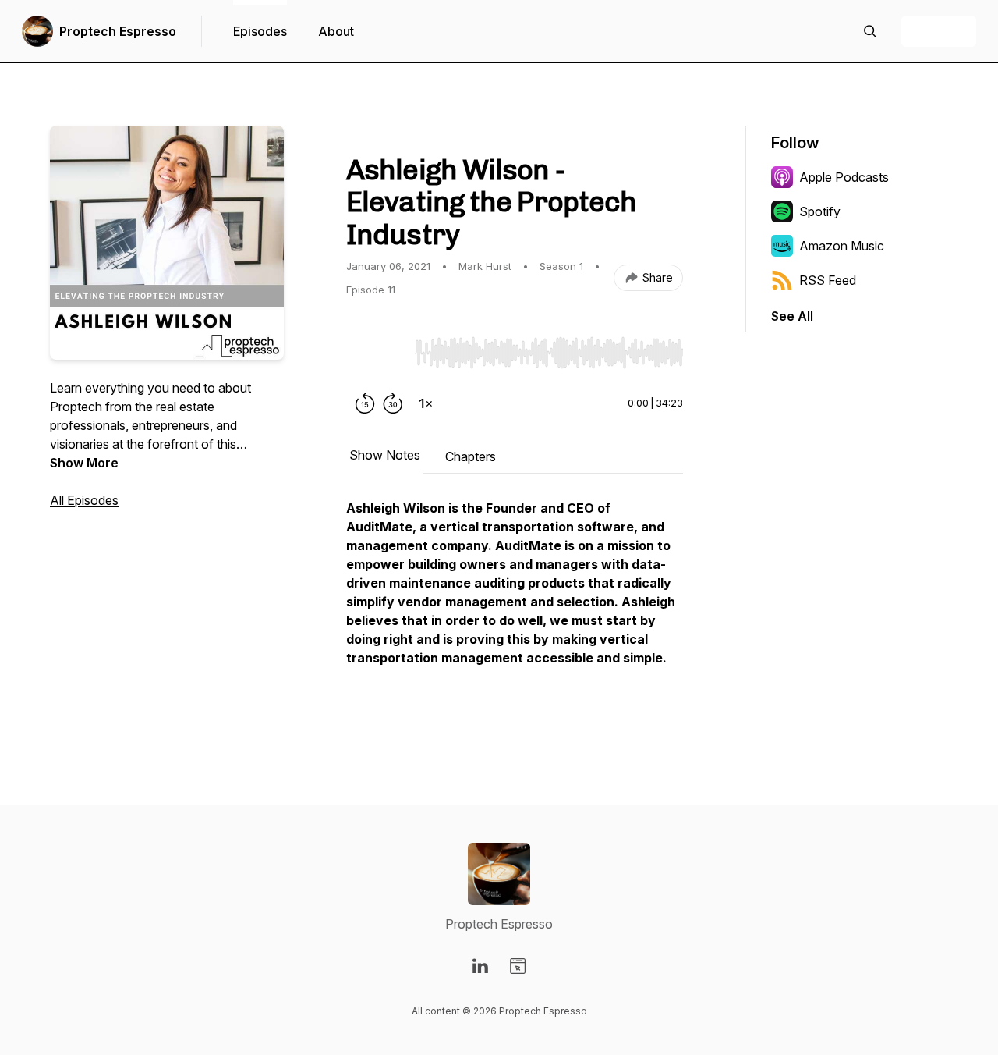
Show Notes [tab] (384, 455)
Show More (84, 463)
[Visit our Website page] (518, 966)
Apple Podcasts (844, 177)
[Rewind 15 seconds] (365, 403)
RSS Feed (827, 280)
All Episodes (84, 500)
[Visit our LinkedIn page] (480, 966)
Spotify (820, 211)
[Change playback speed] (425, 403)
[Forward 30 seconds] (393, 403)
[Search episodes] (870, 31)
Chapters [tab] (470, 456)
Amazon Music (841, 246)
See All (792, 316)
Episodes (260, 31)
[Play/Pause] (377, 352)
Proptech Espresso (117, 31)
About (336, 31)
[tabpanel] (514, 608)
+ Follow (939, 31)
